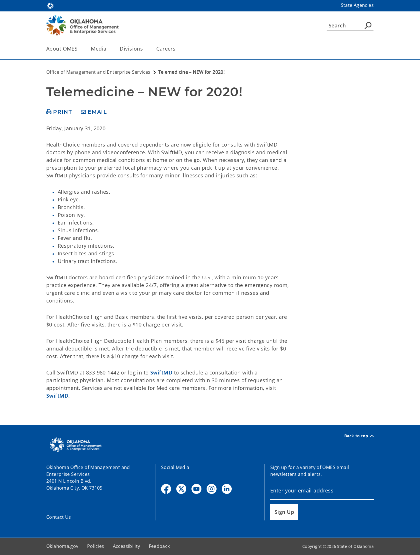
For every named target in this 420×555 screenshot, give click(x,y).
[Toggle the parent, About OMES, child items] (79, 49)
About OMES (61, 48)
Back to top (356, 436)
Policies (95, 546)
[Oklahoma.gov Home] (50, 5)
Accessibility (126, 546)
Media (98, 48)
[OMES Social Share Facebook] (166, 489)
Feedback (159, 546)
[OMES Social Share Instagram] (212, 489)
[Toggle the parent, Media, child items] (108, 49)
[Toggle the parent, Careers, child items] (177, 49)
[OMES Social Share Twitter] (181, 489)
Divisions (131, 48)
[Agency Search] (368, 25)
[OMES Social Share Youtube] (196, 489)
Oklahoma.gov (62, 546)
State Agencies (357, 5)
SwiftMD (161, 372)
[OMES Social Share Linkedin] (227, 489)
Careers (165, 48)
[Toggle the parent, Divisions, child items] (145, 49)
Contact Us (58, 517)
